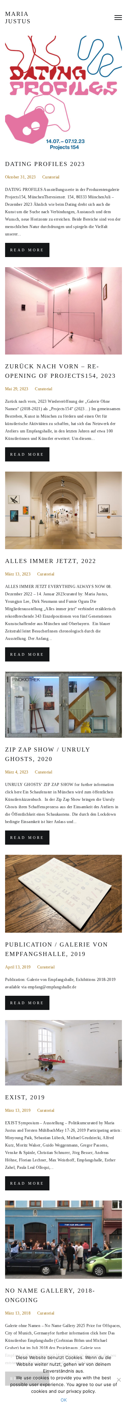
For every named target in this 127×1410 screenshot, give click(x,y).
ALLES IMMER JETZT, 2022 (50, 561)
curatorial (51, 177)
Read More (27, 250)
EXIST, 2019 (25, 1097)
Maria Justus (18, 17)
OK (64, 1400)
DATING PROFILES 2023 (45, 164)
